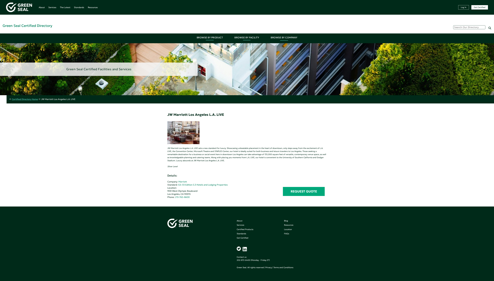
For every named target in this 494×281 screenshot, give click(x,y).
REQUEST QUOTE (304, 191)
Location (288, 229)
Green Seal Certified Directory (27, 26)
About (42, 7)
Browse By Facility (246, 37)
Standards (79, 7)
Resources (93, 7)
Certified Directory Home (25, 99)
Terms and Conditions (283, 267)
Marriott (182, 181)
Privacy (268, 267)
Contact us (241, 257)
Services (52, 7)
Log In (463, 7)
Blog (286, 220)
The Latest (65, 7)
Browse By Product (210, 37)
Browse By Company (284, 37)
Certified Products (245, 229)
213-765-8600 (182, 197)
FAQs (286, 233)
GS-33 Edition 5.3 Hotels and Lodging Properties (203, 184)
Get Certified (479, 7)
